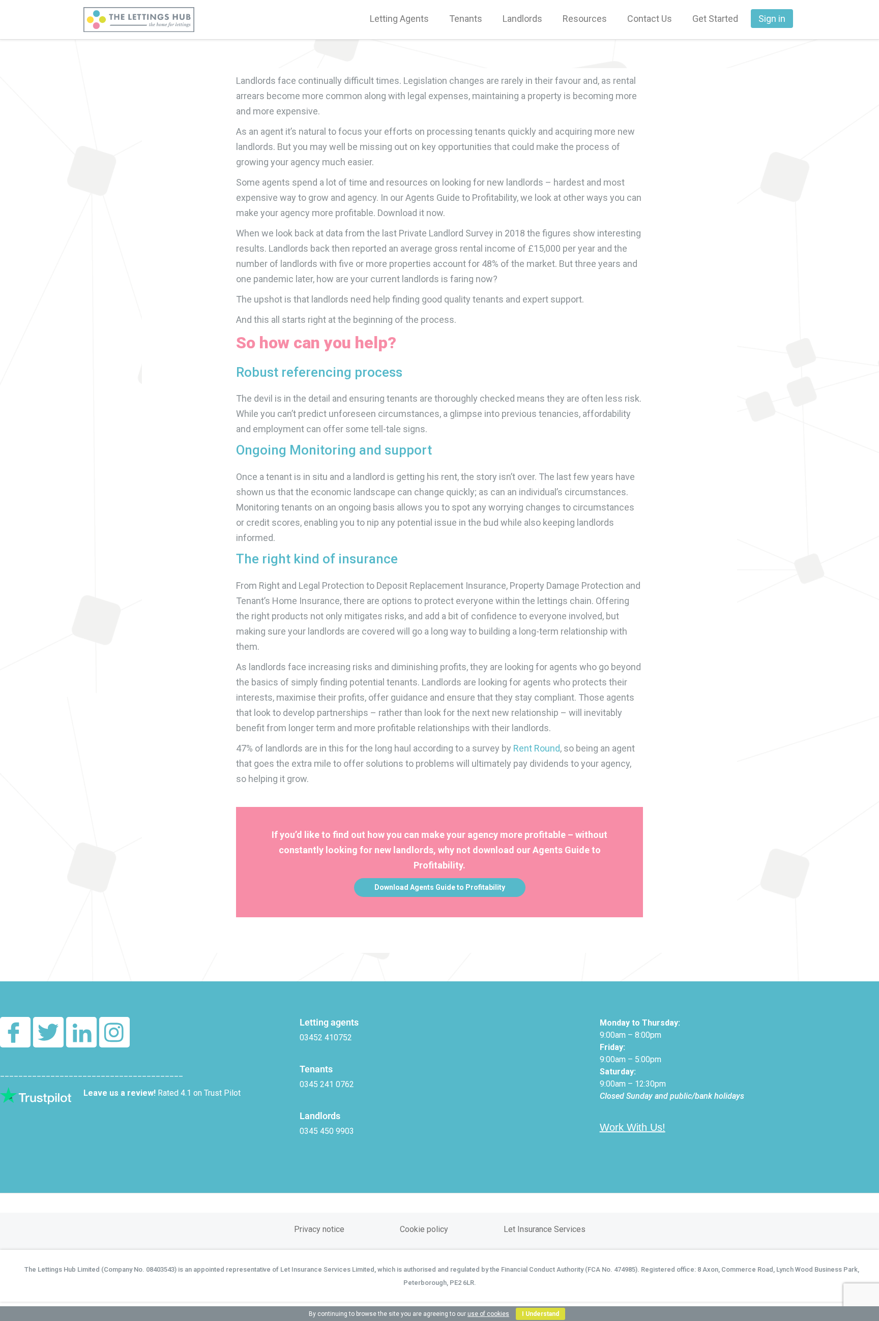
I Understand (540, 1313)
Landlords (522, 18)
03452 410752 (326, 1037)
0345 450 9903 (327, 1131)
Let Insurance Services (544, 1229)
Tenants (465, 18)
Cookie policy (424, 1229)
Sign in (771, 18)
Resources (585, 18)
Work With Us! (632, 1127)
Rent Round (536, 748)
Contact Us (649, 18)
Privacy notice (319, 1229)
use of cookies (488, 1313)
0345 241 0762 (327, 1084)
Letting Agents (399, 18)
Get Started (715, 18)
